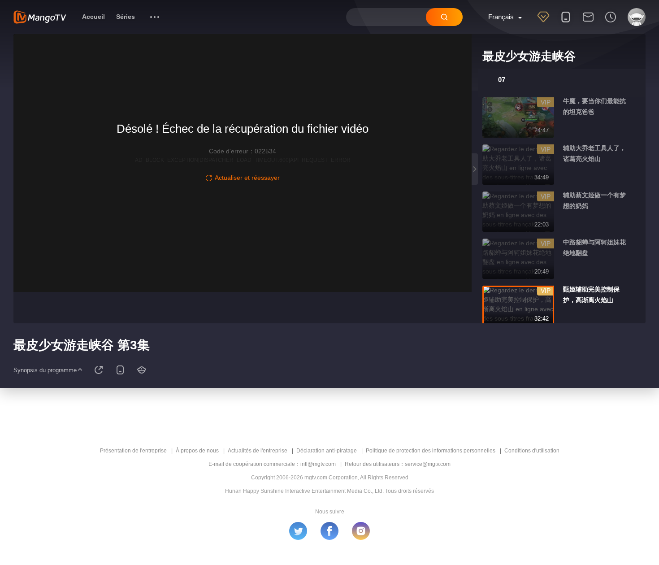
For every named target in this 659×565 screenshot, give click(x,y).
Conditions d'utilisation (531, 451)
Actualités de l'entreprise (257, 451)
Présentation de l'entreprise (133, 451)
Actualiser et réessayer (247, 177)
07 (501, 79)
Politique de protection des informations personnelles (430, 451)
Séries (125, 16)
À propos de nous (197, 451)
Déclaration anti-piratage (326, 451)
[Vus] (610, 23)
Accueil (93, 16)
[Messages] (588, 23)
